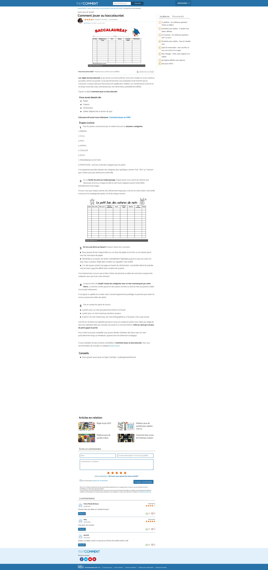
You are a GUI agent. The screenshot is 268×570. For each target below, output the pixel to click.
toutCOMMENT (82, 8)
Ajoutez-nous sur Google (146, 72)
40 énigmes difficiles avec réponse (173, 60)
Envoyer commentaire (143, 482)
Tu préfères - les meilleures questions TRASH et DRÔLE (174, 24)
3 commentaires (113, 19)
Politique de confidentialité (146, 567)
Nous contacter (118, 567)
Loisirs (89, 8)
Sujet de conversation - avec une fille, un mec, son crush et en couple (175, 49)
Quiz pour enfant (167, 63)
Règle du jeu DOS (104, 423)
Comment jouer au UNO (120, 117)
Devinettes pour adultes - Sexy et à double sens (176, 43)
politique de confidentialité (100, 481)
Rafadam (88, 23)
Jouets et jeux (95, 8)
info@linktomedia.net (145, 492)
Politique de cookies (161, 567)
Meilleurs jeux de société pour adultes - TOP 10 (145, 426)
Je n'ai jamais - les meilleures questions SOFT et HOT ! (175, 36)
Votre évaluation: (101, 476)
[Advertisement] (116, 387)
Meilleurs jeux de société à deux (103, 436)
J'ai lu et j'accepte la (95, 480)
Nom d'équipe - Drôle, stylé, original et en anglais (176, 55)
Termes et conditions (130, 567)
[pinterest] (94, 559)
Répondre (82, 513)
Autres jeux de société (116, 8)
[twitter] (86, 559)
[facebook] (82, 559)
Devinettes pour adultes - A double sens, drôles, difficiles (175, 30)
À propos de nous (107, 567)
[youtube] (90, 559)
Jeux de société (105, 8)
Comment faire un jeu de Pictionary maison (145, 436)
